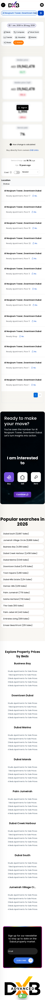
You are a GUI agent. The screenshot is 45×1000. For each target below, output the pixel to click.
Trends (9, 37)
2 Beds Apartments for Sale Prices (22, 678)
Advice (19, 42)
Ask (24, 996)
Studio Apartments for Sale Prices (22, 671)
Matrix (33, 37)
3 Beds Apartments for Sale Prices (22, 682)
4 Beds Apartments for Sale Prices (22, 685)
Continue (21, 494)
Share (8, 42)
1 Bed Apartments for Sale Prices (22, 675)
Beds (8, 32)
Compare (20, 32)
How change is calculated (24, 144)
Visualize (21, 37)
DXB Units (34, 150)
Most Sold (34, 32)
